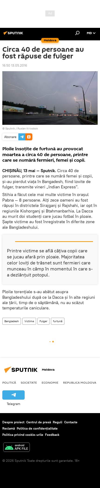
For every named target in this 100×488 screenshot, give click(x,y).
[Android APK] (16, 448)
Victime (29, 321)
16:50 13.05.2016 (14, 65)
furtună (57, 321)
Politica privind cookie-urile (22, 435)
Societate (29, 382)
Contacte (70, 422)
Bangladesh (11, 321)
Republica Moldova (79, 382)
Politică (9, 382)
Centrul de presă (38, 422)
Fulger (43, 321)
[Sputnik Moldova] (14, 35)
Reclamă (8, 428)
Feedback (52, 435)
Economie (50, 382)
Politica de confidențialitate (37, 428)
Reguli (57, 422)
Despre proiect (13, 422)
